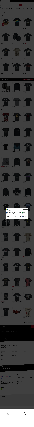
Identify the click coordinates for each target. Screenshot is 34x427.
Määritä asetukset (26, 425)
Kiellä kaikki (17, 425)
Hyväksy (8, 425)
